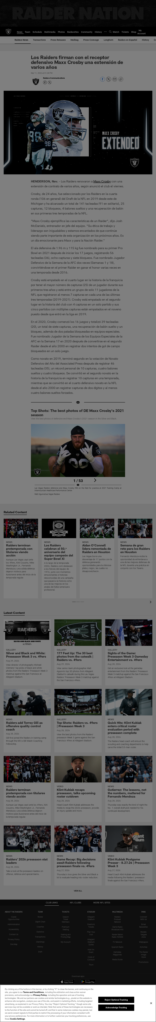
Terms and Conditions (33, 992)
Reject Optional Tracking (116, 1000)
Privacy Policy (40, 995)
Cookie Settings (17, 1019)
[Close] (151, 1003)
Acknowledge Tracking (116, 1007)
